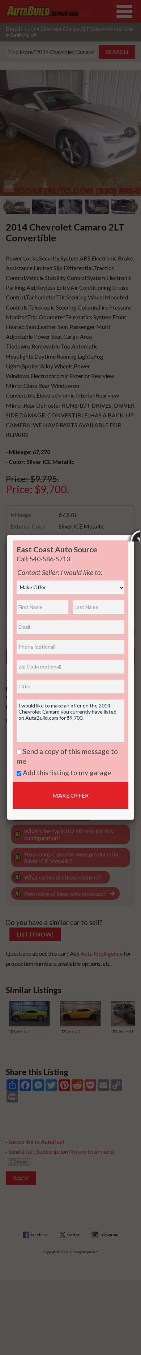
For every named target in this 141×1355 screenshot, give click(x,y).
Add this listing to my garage (66, 772)
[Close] (133, 535)
